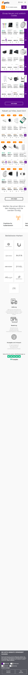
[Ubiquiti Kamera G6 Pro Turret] (17, 79)
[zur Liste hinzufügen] (6, 43)
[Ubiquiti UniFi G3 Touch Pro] (11, 52)
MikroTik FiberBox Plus (22, 156)
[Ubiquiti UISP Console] (5, 121)
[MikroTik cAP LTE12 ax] (22, 24)
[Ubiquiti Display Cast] (5, 52)
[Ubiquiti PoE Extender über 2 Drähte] (5, 79)
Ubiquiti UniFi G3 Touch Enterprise (10, 33)
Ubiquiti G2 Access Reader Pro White (16, 184)
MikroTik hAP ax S (16, 59)
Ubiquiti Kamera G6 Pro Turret (17, 88)
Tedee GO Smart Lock (22, 59)
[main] (6, 2)
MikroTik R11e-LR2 (22, 129)
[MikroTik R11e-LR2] (22, 121)
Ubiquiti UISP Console (4, 129)
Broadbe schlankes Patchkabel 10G (4, 33)
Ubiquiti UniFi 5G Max (16, 32)
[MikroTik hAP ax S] (16, 52)
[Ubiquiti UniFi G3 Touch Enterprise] (11, 24)
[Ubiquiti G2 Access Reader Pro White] (17, 175)
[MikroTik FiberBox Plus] (22, 148)
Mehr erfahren (10, 660)
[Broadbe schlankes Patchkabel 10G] (4, 24)
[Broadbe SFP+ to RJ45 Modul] (10, 79)
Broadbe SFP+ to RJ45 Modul (10, 88)
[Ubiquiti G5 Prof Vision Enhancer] (22, 175)
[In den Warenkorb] (25, 41)
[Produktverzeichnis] (3, 7)
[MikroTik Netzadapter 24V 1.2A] (4, 148)
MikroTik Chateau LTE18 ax (22, 88)
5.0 (3, 30)
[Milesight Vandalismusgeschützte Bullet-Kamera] (16, 148)
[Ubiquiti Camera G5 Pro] (11, 121)
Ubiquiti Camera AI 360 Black (10, 184)
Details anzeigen (5, 667)
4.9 (3, 153)
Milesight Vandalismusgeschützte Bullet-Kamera (16, 157)
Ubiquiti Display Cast (4, 59)
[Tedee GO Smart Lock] (22, 52)
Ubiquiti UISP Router (10, 156)
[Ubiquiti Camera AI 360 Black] (11, 175)
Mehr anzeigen (14, 104)
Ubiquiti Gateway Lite (16, 129)
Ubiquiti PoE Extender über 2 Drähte (4, 88)
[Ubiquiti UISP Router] (10, 148)
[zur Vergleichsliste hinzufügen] (2, 43)
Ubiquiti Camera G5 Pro (11, 129)
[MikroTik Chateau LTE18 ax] (22, 79)
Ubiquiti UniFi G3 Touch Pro (10, 59)
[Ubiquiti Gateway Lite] (17, 121)
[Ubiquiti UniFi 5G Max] (17, 24)
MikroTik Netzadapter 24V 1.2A (4, 157)
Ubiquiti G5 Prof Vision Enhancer (22, 184)
